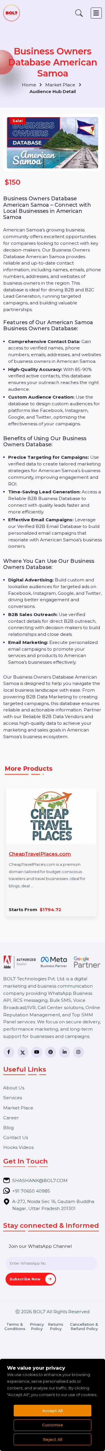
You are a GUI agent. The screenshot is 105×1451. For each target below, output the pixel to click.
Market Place (60, 85)
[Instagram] (78, 1052)
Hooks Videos (18, 1147)
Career (11, 1118)
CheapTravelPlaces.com (40, 854)
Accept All (52, 1410)
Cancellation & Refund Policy (84, 1326)
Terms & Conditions (14, 1326)
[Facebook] (8, 1052)
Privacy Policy (37, 1326)
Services (12, 1097)
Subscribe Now (26, 1279)
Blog (8, 1127)
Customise (52, 1425)
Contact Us (15, 1137)
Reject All (52, 1439)
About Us (13, 1088)
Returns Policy (55, 1326)
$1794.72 (50, 909)
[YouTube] (36, 1052)
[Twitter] (22, 1052)
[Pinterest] (50, 1052)
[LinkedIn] (64, 1052)
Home (29, 85)
